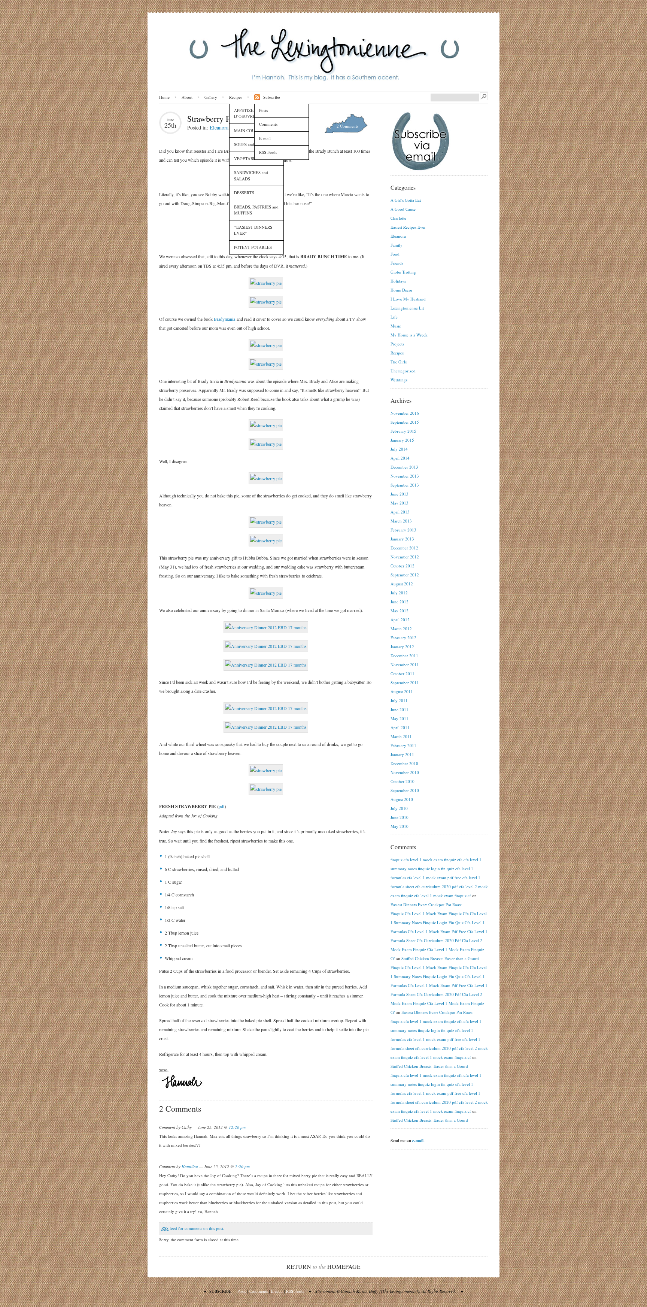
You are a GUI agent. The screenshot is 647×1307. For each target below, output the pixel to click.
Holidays (398, 281)
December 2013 (404, 467)
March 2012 (401, 628)
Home (164, 97)
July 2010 (399, 808)
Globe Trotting (403, 272)
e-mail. (418, 1141)
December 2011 (404, 655)
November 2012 (405, 557)
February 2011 (403, 745)
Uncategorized (403, 371)
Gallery (210, 97)
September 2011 (405, 682)
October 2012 (402, 566)
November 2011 (405, 664)
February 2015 (403, 431)
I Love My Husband (408, 299)
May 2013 (399, 503)
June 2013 (399, 494)
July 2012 (399, 592)
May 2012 (399, 610)
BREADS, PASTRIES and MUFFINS (256, 210)
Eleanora (219, 127)
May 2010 (399, 826)
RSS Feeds (268, 152)
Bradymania (224, 319)
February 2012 (403, 637)
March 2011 (401, 736)
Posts (263, 110)
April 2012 (400, 619)
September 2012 (405, 575)
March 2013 (401, 521)
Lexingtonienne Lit (407, 308)
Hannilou (190, 1166)
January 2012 (402, 646)
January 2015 (402, 440)
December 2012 (404, 548)
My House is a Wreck (409, 335)
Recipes (235, 97)
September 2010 (405, 790)
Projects (397, 344)
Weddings (399, 380)
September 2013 (405, 485)
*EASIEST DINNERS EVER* (253, 230)
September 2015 (405, 422)
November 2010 (405, 772)
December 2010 (404, 763)
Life (394, 317)
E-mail (265, 138)
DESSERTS (244, 192)
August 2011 (402, 691)
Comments (268, 124)
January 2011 (402, 754)
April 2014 (400, 458)
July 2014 (399, 449)
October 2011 (402, 673)
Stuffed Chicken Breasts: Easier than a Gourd (440, 958)
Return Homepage (323, 1266)
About (187, 97)
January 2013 (402, 539)
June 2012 (399, 601)
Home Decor (402, 290)
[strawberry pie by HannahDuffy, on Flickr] (266, 283)
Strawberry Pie (211, 118)
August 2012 (402, 584)
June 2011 (399, 709)
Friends (397, 263)
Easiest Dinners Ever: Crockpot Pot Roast (426, 904)
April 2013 (400, 512)
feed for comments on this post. (192, 1228)
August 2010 (402, 799)
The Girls (399, 362)
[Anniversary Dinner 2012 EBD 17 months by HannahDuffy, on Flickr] (266, 627)
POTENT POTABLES (253, 247)
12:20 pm (237, 1127)
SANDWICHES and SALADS (251, 176)
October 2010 (402, 781)
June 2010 (399, 817)
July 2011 (399, 700)
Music (396, 326)
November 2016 (405, 413)
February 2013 (403, 530)
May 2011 (399, 718)
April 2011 (400, 727)
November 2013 (405, 476)
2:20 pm (242, 1166)
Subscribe (271, 97)
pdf (222, 806)
